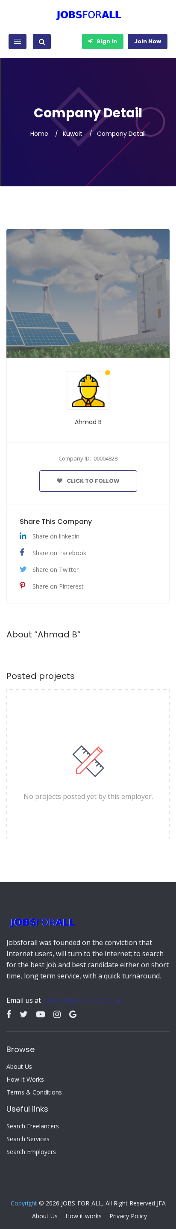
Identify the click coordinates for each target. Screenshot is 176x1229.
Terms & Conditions (34, 1092)
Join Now (147, 41)
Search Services (28, 1139)
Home (39, 133)
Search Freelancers (32, 1126)
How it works (83, 1216)
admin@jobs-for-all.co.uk (82, 1000)
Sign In (106, 41)
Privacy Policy (128, 1216)
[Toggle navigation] (17, 41)
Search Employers (31, 1151)
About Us (19, 1066)
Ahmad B (88, 422)
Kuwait (72, 133)
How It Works (25, 1079)
